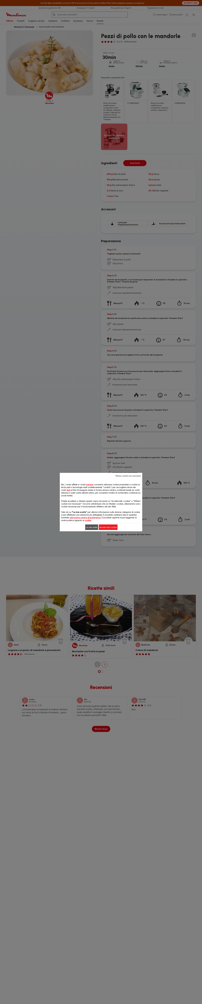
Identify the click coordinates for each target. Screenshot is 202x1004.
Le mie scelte (91, 527)
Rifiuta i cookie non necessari (128, 475)
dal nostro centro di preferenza (85, 517)
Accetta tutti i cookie (108, 527)
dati (68, 490)
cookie (88, 520)
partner (90, 484)
